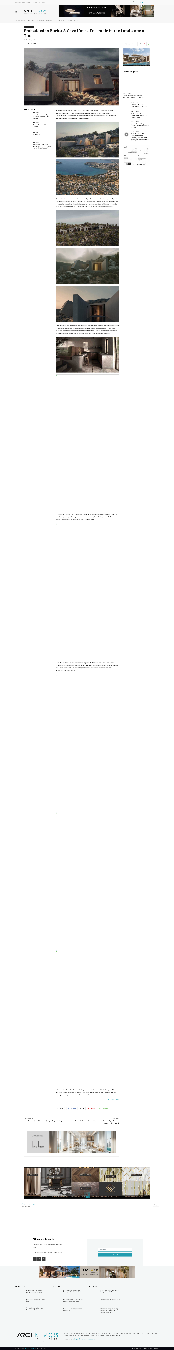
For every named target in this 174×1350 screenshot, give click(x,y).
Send (114, 1254)
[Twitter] (43, 1259)
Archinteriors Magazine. (30, 1348)
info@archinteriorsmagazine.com (85, 1339)
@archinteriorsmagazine (29, 1204)
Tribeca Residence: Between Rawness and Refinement (139, 115)
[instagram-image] (27, 1221)
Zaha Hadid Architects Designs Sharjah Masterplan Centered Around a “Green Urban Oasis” (140, 137)
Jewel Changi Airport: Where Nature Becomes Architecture (140, 125)
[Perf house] (27, 135)
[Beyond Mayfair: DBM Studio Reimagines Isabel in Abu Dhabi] (57, 1292)
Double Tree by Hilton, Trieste (41, 126)
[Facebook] (140, 2)
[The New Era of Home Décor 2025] (94, 1302)
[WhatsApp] (148, 44)
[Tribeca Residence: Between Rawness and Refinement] (126, 114)
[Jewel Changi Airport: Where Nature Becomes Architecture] (126, 124)
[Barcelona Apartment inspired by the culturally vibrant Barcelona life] (27, 145)
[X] (140, 44)
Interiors (36, 112)
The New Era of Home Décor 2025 (110, 1299)
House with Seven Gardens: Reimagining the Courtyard (133, 96)
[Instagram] (142, 2)
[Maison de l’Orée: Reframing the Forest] (126, 104)
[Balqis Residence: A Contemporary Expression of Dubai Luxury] (57, 1302)
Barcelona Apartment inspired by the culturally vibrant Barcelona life (42, 146)
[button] (133, 2)
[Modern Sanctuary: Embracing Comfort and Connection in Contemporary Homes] (94, 1311)
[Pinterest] (144, 44)
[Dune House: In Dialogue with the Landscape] (57, 1311)
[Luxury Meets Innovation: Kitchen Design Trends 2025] (94, 1292)
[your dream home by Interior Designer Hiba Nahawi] (27, 115)
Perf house (37, 135)
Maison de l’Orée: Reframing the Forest (139, 105)
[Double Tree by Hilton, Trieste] (27, 125)
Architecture (28, 26)
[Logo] (35, 12)
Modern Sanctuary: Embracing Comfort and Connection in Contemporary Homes (109, 1310)
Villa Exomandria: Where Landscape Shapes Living (43, 1121)
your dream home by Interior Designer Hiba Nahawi (41, 116)
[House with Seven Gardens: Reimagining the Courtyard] (136, 83)
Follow (156, 1205)
